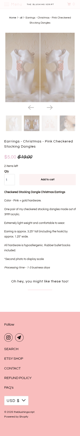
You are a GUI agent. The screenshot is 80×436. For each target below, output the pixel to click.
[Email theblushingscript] (20, 337)
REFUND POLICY (18, 378)
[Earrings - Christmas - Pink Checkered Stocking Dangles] (40, 67)
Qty (6, 171)
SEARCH (11, 349)
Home (12, 17)
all (21, 17)
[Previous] (31, 107)
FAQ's (9, 387)
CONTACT (12, 368)
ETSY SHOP (13, 358)
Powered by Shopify (16, 416)
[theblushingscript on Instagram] (9, 337)
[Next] (49, 107)
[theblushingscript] (40, 4)
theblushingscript (24, 412)
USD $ (13, 401)
